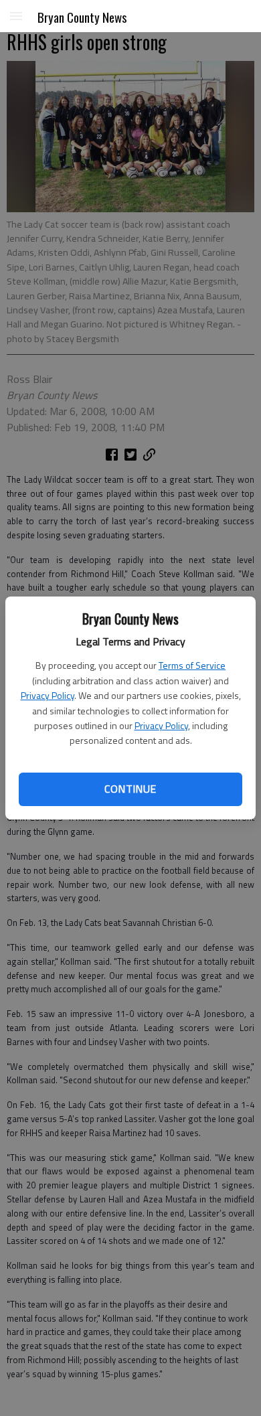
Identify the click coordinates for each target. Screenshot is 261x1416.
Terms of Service (192, 665)
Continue (130, 789)
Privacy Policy (47, 695)
